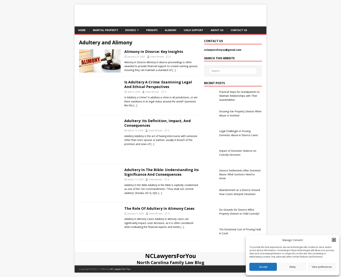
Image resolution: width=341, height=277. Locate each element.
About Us (217, 30)
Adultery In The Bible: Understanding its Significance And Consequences (161, 172)
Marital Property (105, 30)
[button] (334, 240)
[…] (174, 70)
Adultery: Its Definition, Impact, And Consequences (157, 123)
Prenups (152, 30)
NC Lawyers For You (120, 269)
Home (82, 30)
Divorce (130, 30)
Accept (263, 266)
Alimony (170, 30)
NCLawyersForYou (170, 256)
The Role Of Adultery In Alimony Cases (159, 208)
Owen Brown (157, 56)
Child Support (193, 30)
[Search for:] (233, 71)
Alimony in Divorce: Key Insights (153, 51)
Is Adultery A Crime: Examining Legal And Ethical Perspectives (158, 84)
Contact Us (239, 30)
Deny (292, 266)
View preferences (322, 266)
